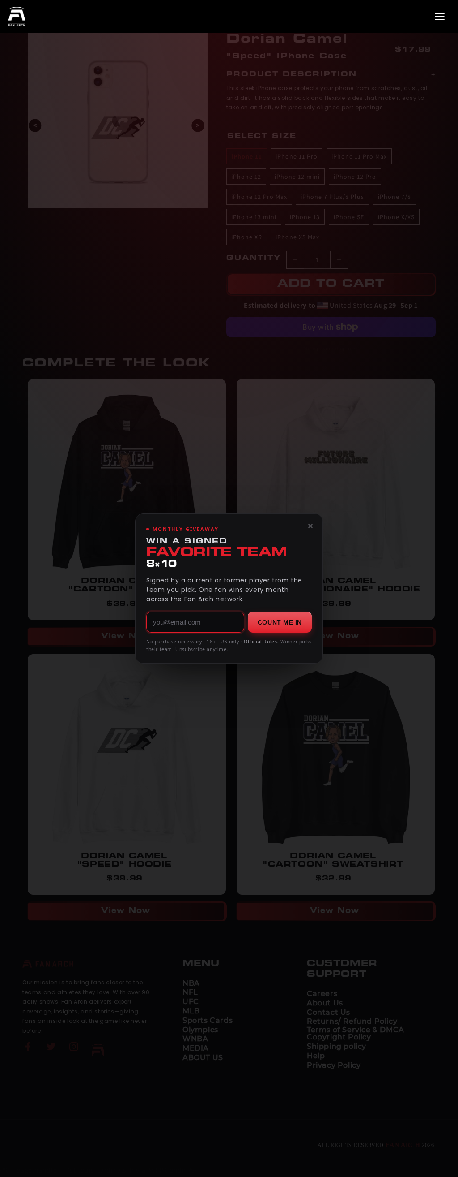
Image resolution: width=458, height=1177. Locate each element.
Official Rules (260, 641)
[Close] (310, 526)
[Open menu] (439, 16)
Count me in (280, 622)
